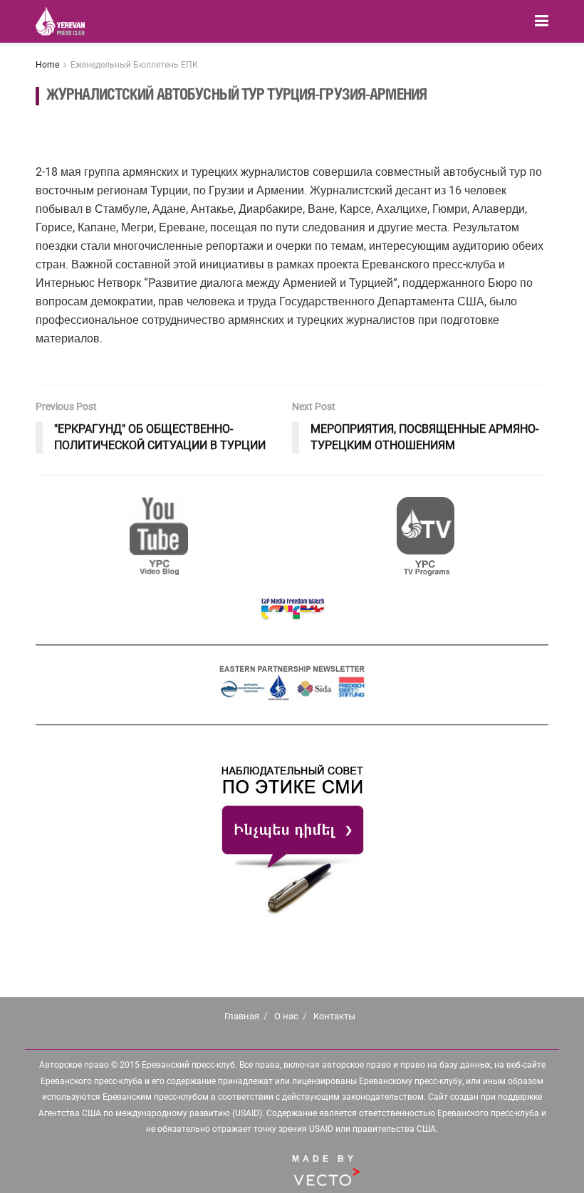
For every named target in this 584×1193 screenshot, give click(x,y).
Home (47, 65)
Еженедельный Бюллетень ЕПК (134, 65)
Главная (241, 1016)
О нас (286, 1016)
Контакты (334, 1016)
